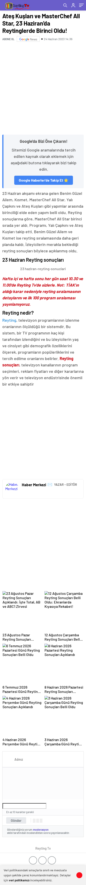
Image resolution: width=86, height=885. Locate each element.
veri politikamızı (19, 880)
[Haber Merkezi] (12, 489)
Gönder (16, 820)
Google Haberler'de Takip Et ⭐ (43, 180)
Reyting (9, 320)
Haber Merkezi (34, 484)
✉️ (49, 484)
